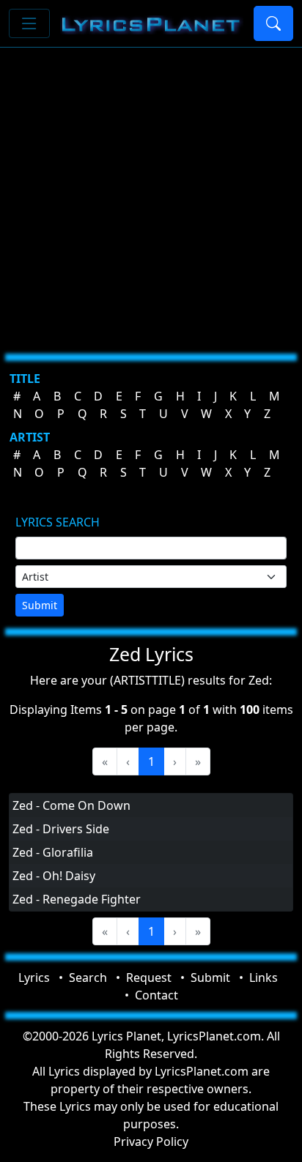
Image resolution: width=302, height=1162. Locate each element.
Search (88, 977)
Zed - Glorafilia (52, 852)
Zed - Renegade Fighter (76, 899)
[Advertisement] (151, 195)
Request (149, 977)
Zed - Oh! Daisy (53, 876)
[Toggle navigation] (29, 23)
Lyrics (34, 977)
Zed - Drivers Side (60, 829)
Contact (156, 995)
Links (263, 977)
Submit (39, 605)
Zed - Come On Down (71, 805)
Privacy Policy (151, 1141)
